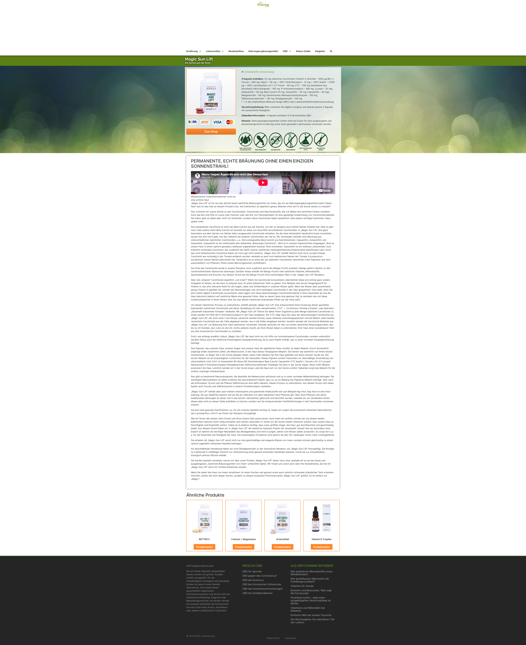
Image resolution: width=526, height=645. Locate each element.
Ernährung (192, 51)
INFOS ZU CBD (252, 566)
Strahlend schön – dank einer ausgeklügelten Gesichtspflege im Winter (311, 600)
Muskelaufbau (236, 51)
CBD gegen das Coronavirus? (259, 575)
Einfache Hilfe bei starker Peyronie (311, 615)
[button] (289, 72)
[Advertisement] (263, 29)
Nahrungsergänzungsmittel (263, 51)
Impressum (290, 638)
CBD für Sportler (252, 571)
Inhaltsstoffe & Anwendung (259, 71)
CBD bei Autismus (253, 580)
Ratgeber (320, 51)
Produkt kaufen (204, 547)
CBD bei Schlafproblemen (257, 593)
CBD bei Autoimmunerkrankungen (262, 588)
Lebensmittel (213, 51)
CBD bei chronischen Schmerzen (261, 584)
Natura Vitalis (303, 51)
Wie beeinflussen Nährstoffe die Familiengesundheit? (310, 580)
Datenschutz (273, 638)
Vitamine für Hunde (302, 586)
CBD (285, 51)
